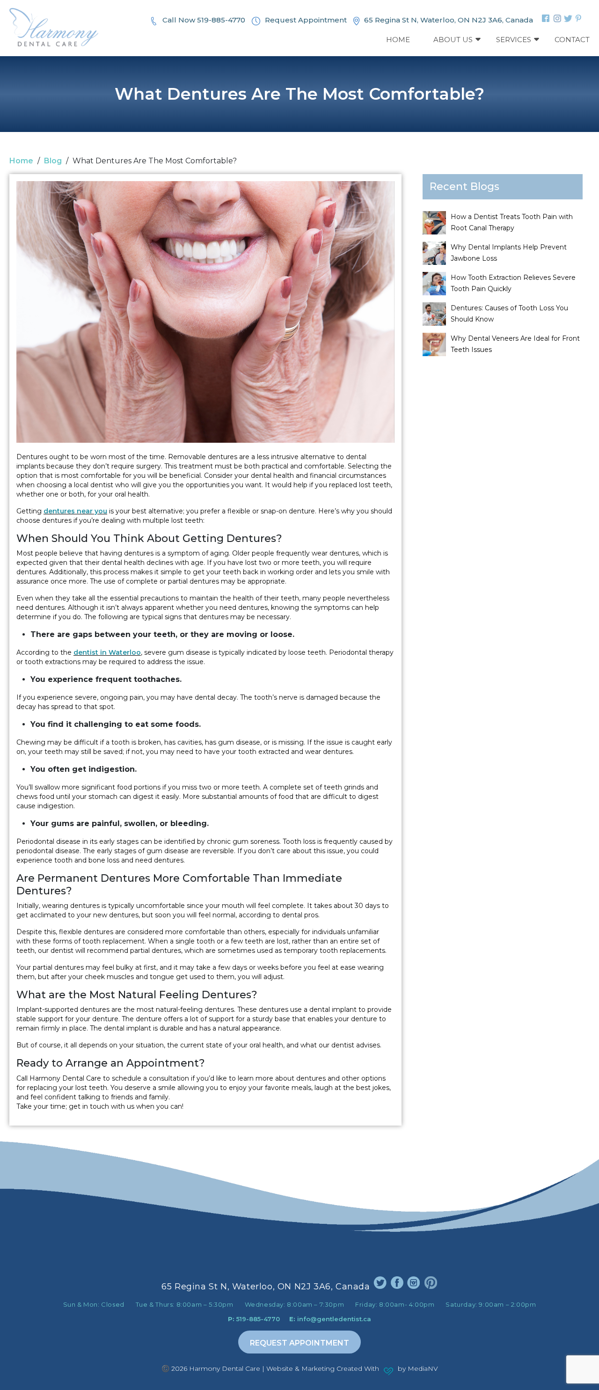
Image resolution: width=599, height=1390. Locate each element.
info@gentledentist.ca (330, 1319)
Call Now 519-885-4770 (203, 19)
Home (398, 39)
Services (513, 39)
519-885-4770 (254, 1319)
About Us (453, 39)
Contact (572, 39)
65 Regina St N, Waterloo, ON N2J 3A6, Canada (448, 19)
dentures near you (75, 511)
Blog (53, 160)
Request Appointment (306, 19)
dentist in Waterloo (107, 652)
